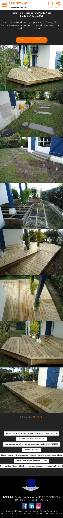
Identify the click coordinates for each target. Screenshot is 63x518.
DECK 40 (38, 417)
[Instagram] (38, 506)
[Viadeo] (31, 506)
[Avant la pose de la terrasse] (31, 114)
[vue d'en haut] (31, 298)
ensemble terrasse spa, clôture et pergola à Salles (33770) (31, 433)
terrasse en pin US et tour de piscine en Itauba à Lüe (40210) (31, 444)
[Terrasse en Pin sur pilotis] (31, 344)
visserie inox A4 (31, 450)
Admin (43, 511)
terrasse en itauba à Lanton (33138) (31, 461)
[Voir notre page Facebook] (24, 506)
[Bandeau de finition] (31, 390)
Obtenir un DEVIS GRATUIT (31, 39)
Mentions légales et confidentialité (22, 511)
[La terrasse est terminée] (31, 252)
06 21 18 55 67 (22, 500)
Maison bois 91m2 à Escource (31, 439)
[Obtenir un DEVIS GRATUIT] (50, 5)
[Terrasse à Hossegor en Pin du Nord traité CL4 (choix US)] (31, 68)
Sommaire (52, 511)
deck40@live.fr (40, 500)
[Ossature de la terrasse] (31, 206)
